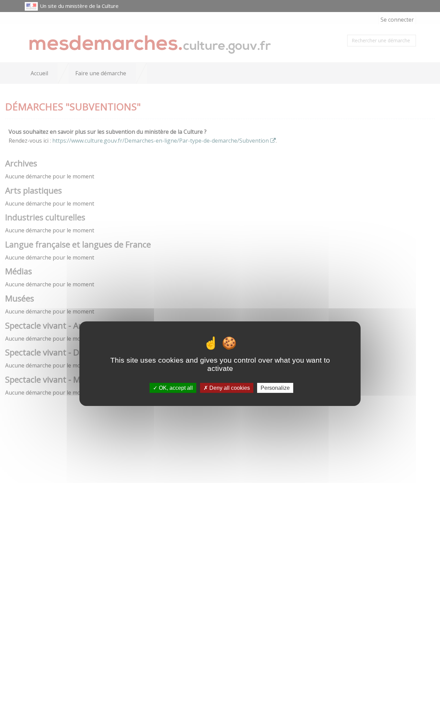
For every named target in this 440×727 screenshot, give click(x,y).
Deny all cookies (229, 387)
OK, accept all (175, 387)
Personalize (275, 387)
